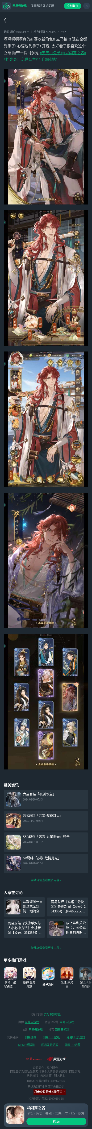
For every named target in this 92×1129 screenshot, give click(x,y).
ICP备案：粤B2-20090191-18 (46, 1098)
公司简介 (38, 1068)
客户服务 (52, 1068)
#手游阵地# (48, 60)
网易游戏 (30, 1037)
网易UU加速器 (76, 1037)
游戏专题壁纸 (52, 1014)
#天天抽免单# (51, 53)
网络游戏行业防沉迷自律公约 (46, 1087)
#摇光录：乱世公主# (21, 60)
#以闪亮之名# (74, 53)
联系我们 (32, 1075)
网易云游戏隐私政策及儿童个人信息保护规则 (38, 1071)
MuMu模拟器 (26, 1045)
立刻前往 (72, 6)
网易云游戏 (32, 1022)
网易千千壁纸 (51, 1037)
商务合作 (46, 1075)
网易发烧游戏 (49, 1045)
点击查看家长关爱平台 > (49, 1091)
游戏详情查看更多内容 (45, 880)
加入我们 (59, 1075)
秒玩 (56, 1122)
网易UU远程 (72, 1045)
